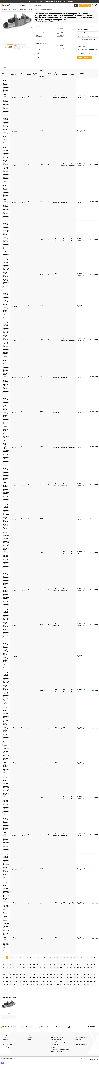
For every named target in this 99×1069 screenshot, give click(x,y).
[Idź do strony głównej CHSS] (8, 1027)
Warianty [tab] (5, 67)
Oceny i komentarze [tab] (42, 67)
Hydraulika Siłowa (12, 9)
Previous (2, 27)
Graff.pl (96, 1059)
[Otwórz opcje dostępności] (2, 1063)
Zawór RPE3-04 (48, 9)
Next (32, 27)
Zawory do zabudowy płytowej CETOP (25, 9)
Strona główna (4, 9)
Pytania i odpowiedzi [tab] (28, 67)
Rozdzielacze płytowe (39, 9)
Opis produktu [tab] (15, 67)
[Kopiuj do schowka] (65, 19)
